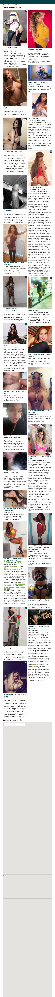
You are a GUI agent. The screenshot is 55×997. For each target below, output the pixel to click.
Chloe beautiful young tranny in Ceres (39, 457)
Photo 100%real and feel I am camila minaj (38, 627)
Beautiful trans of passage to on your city (38, 411)
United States (11, 5)
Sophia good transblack (36, 82)
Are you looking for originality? (39, 600)
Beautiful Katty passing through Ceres (15, 695)
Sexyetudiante (33, 310)
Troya (6, 107)
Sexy (5, 345)
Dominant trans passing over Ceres (14, 392)
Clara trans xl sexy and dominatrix (12, 48)
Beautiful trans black (11, 308)
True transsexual (9, 471)
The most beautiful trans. (13, 151)
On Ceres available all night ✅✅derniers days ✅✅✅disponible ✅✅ (13, 560)
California (18, 5)
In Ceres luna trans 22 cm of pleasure (14, 263)
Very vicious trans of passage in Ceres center (15, 509)
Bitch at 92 (8, 436)
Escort (4, 5)
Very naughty (8, 210)
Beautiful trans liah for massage (39, 354)
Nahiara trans (8, 647)
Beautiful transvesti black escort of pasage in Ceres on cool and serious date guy (38, 547)
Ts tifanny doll (33, 118)
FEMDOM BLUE (7, 2)
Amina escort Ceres (35, 187)
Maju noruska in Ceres (36, 49)
